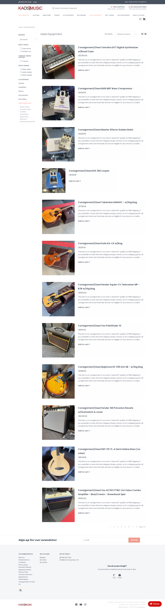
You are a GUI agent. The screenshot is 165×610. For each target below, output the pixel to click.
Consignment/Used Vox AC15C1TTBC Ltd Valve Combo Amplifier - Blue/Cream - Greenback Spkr (109, 492)
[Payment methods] (21, 590)
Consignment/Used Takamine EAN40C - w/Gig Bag (107, 202)
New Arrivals (24, 15)
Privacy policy (23, 565)
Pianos (57, 15)
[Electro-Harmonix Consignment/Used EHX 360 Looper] (53, 180)
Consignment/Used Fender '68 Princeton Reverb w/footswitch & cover (105, 410)
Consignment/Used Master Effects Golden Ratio (105, 129)
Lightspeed (141, 607)
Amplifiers (47, 15)
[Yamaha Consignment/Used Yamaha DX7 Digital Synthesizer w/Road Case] (58, 62)
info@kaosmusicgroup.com (69, 560)
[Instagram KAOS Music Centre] (85, 604)
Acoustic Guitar (25, 109)
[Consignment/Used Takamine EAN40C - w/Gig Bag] (58, 217)
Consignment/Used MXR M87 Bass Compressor (105, 88)
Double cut (26, 51)
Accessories (68, 15)
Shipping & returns (25, 570)
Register (42, 557)
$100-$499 (26, 69)
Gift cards (109, 15)
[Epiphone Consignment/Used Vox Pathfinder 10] (58, 340)
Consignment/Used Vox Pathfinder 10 (99, 325)
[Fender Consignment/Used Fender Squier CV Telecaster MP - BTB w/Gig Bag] (58, 299)
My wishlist (43, 562)
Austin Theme (123, 607)
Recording (81, 15)
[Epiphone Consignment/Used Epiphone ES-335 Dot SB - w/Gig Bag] (58, 381)
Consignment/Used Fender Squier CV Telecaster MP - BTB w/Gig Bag (109, 286)
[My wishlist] (140, 19)
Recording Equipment (27, 121)
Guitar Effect (24, 114)
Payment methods (25, 567)
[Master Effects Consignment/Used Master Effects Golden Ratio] (58, 144)
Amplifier (23, 112)
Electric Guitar (24, 107)
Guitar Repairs (124, 15)
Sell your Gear (23, 572)
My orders (43, 560)
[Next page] (136, 526)
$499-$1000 (27, 72)
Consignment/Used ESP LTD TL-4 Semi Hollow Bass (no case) (109, 451)
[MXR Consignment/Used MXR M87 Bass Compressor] (58, 103)
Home (20, 27)
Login (35, 2)
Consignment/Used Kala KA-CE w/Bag (100, 243)
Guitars (36, 15)
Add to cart (83, 70)
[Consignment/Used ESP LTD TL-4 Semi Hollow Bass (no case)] (58, 464)
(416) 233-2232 (66, 557)
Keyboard (23, 119)
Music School (139, 15)
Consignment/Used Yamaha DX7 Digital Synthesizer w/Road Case (108, 49)
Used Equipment (95, 15)
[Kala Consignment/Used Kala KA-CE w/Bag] (58, 258)
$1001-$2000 (27, 75)
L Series (25, 61)
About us (22, 557)
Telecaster (26, 49)
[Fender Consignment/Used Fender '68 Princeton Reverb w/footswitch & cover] (58, 422)
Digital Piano (24, 117)
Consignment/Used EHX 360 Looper (89, 170)
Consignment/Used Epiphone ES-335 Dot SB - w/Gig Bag (110, 366)
